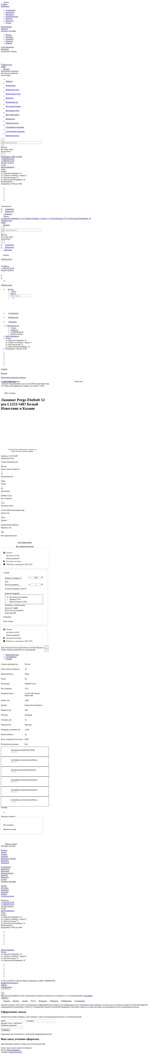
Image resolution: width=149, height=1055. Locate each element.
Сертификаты (11, 657)
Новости (9, 19)
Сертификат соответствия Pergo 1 (24, 800)
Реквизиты (10, 12)
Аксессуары (5, 75)
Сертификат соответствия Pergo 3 (24, 780)
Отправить (5, 1030)
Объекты (4, 856)
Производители (12, 17)
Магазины (10, 14)
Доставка (9, 37)
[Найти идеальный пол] (3, 154)
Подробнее (88, 996)
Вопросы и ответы (8, 859)
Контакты (5, 861)
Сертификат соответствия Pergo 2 (24, 760)
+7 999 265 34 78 (7, 159)
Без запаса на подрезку (19, 597)
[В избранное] (46, 646)
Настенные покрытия (9, 73)
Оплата (8, 35)
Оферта (4, 985)
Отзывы (9, 659)
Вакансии (9, 21)
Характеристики (12, 655)
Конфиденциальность (9, 983)
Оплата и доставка (8, 882)
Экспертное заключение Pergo (23, 750)
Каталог (4, 850)
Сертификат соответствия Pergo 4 (24, 790)
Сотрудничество (7, 896)
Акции (3, 852)
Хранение (10, 39)
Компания (5, 863)
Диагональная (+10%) (18, 602)
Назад (13, 291)
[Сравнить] (46, 650)
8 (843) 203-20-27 (15, 1052)
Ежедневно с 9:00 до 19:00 (11, 157)
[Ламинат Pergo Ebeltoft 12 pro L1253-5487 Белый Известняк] (36, 429)
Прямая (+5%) (15, 599)
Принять (5, 998)
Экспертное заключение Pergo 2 (23, 770)
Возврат (9, 43)
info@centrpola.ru (7, 167)
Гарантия (9, 41)
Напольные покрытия (9, 71)
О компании (10, 10)
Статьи (8, 23)
